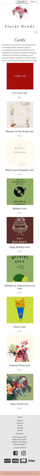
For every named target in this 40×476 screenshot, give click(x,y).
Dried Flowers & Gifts (19, 437)
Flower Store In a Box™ (31, 473)
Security (20, 430)
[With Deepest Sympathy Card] (20, 153)
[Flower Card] (20, 310)
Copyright (20, 428)
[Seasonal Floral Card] (20, 348)
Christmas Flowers (19, 444)
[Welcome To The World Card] (20, 114)
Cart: (33, 2)
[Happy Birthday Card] (20, 230)
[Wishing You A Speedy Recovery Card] (20, 269)
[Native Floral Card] (20, 387)
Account (21, 2)
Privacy (20, 425)
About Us (20, 420)
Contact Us (20, 423)
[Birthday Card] (20, 191)
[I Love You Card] (20, 76)
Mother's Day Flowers (19, 439)
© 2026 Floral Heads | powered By (13, 473)
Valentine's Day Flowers (19, 442)
